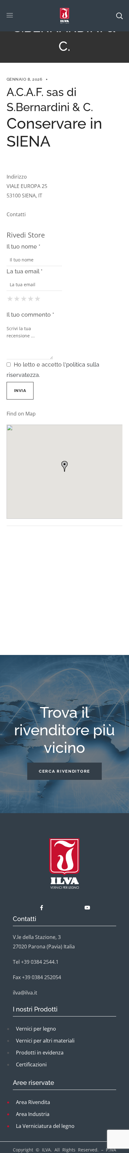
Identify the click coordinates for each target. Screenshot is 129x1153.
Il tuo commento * (30, 314)
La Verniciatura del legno (45, 1126)
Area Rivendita (33, 1102)
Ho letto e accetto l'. (53, 369)
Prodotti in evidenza (40, 1052)
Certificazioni (31, 1064)
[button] (64, 771)
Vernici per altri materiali (45, 1040)
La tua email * (25, 271)
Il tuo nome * (23, 246)
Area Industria (32, 1114)
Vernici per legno (36, 1028)
